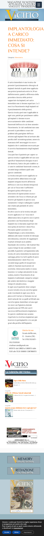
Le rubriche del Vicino (18, 371)
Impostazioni (28, 532)
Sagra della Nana (20, 381)
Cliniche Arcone (28, 330)
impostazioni (18, 528)
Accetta (6, 532)
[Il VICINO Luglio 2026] (21, 512)
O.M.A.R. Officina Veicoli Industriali (18, 393)
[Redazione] (23, 474)
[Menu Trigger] (39, 5)
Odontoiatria (19, 57)
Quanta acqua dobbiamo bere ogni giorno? (20, 408)
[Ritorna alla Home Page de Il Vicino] (22, 15)
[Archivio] (23, 462)
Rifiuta (16, 532)
